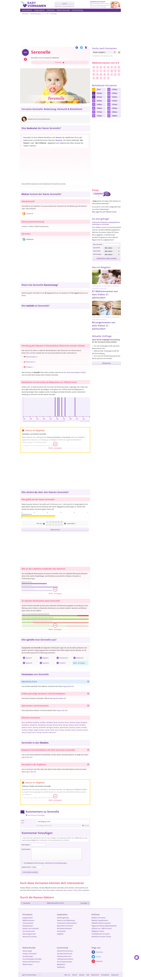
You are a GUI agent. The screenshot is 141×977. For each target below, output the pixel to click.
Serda (76, 725)
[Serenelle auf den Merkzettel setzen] (86, 48)
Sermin (85, 730)
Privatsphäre (105, 975)
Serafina (36, 722)
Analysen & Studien (30, 954)
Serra (34, 732)
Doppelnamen (28, 926)
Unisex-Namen (28, 923)
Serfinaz (24, 730)
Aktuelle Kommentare (65, 951)
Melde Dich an (79, 838)
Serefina (82, 725)
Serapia (49, 725)
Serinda (67, 730)
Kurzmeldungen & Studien (32, 959)
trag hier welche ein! (59, 698)
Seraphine (33, 725)
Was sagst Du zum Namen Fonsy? (104, 212)
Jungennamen (28, 918)
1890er (114, 112)
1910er (114, 104)
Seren (30, 727)
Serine (73, 730)
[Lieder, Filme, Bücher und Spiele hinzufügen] (88, 764)
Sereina (24, 727)
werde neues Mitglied (30, 840)
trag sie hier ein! (68, 686)
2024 (98, 89)
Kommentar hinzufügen (36, 815)
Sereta (78, 727)
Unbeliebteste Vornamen (101, 934)
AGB (87, 975)
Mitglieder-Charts (98, 931)
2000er (99, 101)
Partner (74, 975)
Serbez (71, 725)
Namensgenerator (29, 934)
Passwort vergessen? (68, 6)
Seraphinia (42, 725)
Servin (54, 732)
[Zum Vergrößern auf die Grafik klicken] (55, 409)
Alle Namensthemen (64, 928)
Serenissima (64, 727)
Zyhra (80, 890)
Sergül (35, 730)
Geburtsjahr (97, 251)
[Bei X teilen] (81, 48)
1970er (99, 112)
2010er (99, 97)
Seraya (65, 725)
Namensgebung (63, 918)
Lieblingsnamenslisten (65, 959)
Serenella (62, 184)
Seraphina (25, 725)
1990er (99, 104)
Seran (67, 722)
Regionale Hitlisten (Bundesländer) (104, 926)
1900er (114, 108)
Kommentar (26, 849)
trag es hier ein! (31, 772)
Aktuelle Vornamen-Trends (101, 937)
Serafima (29, 722)
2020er (99, 93)
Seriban (41, 730)
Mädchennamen (28, 920)
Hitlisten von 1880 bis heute (102, 928)
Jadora (53, 890)
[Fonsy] (101, 198)
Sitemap (81, 975)
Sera (23, 722)
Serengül (49, 727)
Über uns (67, 975)
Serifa (47, 730)
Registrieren (58, 6)
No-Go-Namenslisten (64, 962)
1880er (114, 116)
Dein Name (26, 845)
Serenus (59, 140)
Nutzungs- (40, 863)
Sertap (39, 732)
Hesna (39, 890)
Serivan (79, 730)
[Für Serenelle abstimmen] (63, 62)
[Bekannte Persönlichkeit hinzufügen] (88, 750)
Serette (84, 727)
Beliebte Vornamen (99, 918)
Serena (58, 137)
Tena (44, 890)
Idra (48, 890)
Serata (55, 725)
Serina (61, 730)
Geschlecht (96, 248)
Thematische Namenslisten (67, 923)
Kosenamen (61, 931)
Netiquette (61, 967)
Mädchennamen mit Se (55, 903)
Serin (57, 730)
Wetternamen (28, 964)
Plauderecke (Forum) (64, 954)
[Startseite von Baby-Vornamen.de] (33, 7)
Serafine (43, 722)
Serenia (56, 727)
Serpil (29, 732)
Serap (77, 722)
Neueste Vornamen (30, 937)
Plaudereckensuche (64, 956)
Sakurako (59, 890)
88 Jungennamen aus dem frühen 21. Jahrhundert (103, 325)
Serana (72, 722)
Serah (55, 722)
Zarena (69, 890)
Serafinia (49, 722)
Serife (52, 730)
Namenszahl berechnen (31, 962)
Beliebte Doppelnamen (100, 920)
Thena (75, 890)
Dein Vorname (97, 244)
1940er (114, 93)
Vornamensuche (29, 931)
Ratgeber (60, 934)
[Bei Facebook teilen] (77, 48)
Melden (86, 825)
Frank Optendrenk (43, 119)
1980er (99, 108)
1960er (99, 116)
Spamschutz (26, 867)
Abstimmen (55, 529)
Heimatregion (97, 254)
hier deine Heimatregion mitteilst (75, 372)
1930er (114, 97)
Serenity (72, 727)
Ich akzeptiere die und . (45, 863)
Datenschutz (95, 975)
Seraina (61, 722)
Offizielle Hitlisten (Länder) (101, 923)
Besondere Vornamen (65, 926)
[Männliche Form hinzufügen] (88, 682)
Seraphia (83, 722)
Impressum (115, 975)
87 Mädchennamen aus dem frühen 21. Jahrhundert (105, 294)
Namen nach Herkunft (31, 928)
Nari (87, 890)
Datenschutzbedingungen (57, 863)
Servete (45, 732)
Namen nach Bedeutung (66, 920)
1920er (114, 101)
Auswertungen (28, 956)
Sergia (30, 730)
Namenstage (27, 951)
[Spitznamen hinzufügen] (88, 706)
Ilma (65, 890)
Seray (60, 725)
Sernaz (24, 732)
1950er (114, 89)
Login (64, 3)
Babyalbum (61, 964)
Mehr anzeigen (79, 663)
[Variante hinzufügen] (88, 694)
